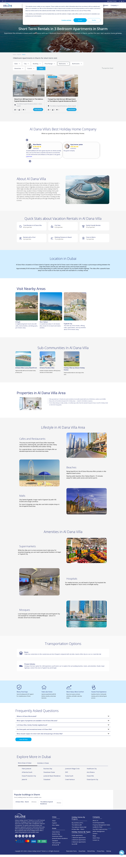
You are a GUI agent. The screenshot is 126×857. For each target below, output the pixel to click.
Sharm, (40, 104)
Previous (26, 139)
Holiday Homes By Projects (78, 818)
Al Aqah (17, 322)
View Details (38, 109)
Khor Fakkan (44, 322)
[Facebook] (16, 836)
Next (29, 161)
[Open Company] (118, 5)
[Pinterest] (30, 836)
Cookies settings (66, 20)
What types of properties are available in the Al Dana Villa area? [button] (37, 721)
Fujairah (19, 54)
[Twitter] (19, 836)
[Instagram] (33, 836)
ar (123, 1)
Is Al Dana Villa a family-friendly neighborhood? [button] (32, 725)
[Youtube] (23, 836)
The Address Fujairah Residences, (59, 106)
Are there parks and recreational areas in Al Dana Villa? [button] (34, 729)
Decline (94, 20)
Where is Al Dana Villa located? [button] (26, 716)
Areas (54, 828)
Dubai (53, 820)
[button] (63, 716)
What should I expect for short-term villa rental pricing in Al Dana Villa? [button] (40, 734)
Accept (80, 20)
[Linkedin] (26, 836)
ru (119, 1)
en (121, 1)
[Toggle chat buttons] (121, 852)
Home (14, 54)
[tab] (27, 764)
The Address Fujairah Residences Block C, (27, 104)
